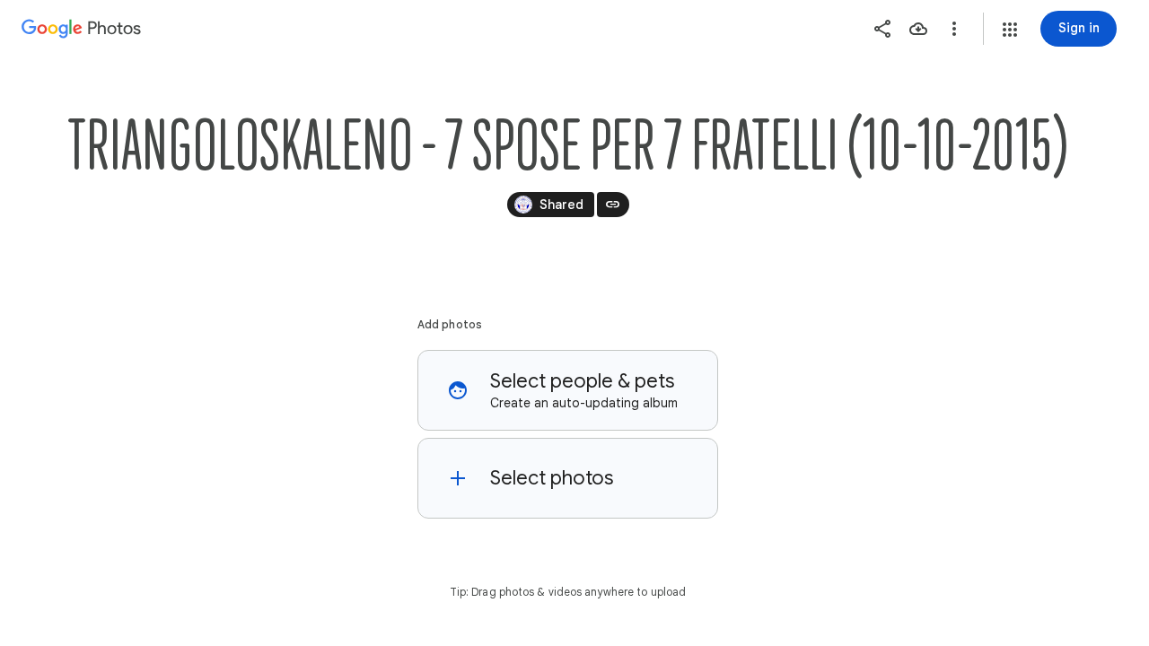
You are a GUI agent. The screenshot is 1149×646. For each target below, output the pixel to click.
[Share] (882, 29)
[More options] (954, 29)
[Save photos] (918, 29)
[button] (1010, 30)
